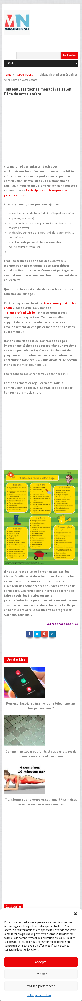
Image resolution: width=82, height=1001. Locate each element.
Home (7, 74)
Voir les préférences (41, 986)
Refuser (41, 974)
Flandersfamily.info (21, 312)
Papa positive (68, 623)
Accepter (41, 962)
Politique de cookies (39, 995)
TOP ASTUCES (24, 74)
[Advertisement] (41, 132)
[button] (75, 914)
